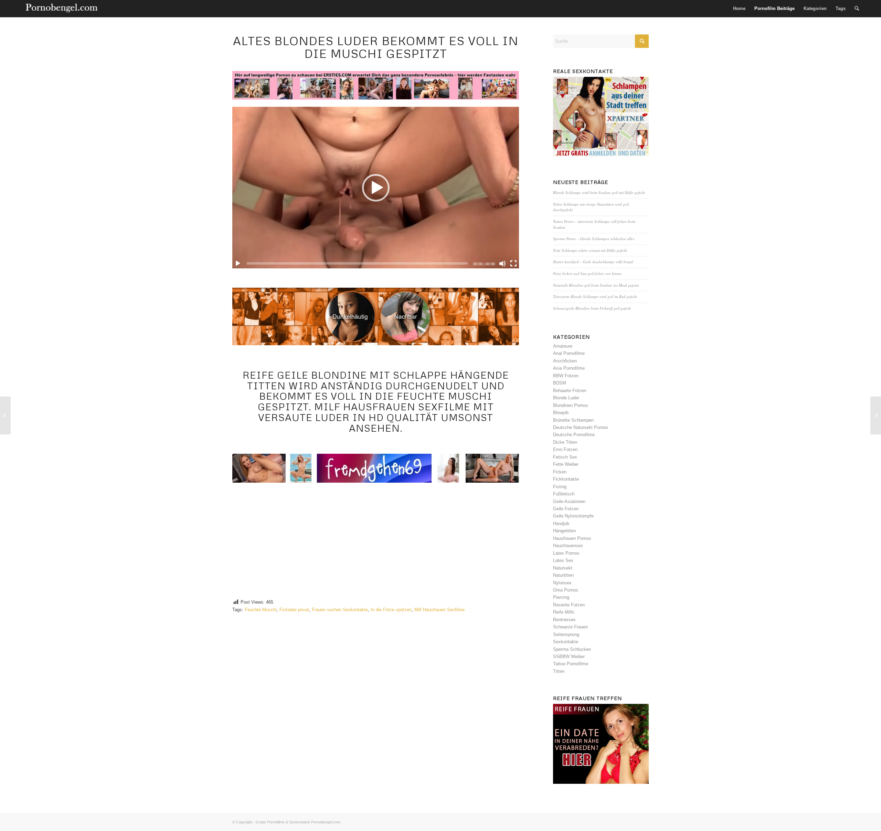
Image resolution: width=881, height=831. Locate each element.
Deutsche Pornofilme (574, 434)
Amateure (562, 346)
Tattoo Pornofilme (570, 663)
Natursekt (562, 568)
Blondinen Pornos (570, 405)
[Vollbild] (513, 263)
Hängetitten (564, 530)
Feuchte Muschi (261, 609)
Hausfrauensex (568, 545)
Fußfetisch (563, 493)
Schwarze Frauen (570, 626)
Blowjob (561, 412)
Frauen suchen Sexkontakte (340, 609)
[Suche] (856, 8)
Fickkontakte (566, 479)
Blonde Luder (566, 397)
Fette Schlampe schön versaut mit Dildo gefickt (590, 250)
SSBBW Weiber (569, 656)
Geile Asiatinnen (569, 501)
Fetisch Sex (565, 457)
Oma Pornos (565, 590)
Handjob (561, 523)
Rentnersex (564, 619)
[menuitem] (739, 8)
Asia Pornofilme (569, 368)
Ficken (559, 471)
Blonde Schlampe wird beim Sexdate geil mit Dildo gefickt (599, 192)
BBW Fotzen (566, 375)
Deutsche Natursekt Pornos (580, 427)
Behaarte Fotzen (569, 390)
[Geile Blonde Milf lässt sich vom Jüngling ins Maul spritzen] (5, 415)
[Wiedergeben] (237, 263)
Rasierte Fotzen (569, 604)
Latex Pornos (566, 553)
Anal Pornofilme (569, 353)
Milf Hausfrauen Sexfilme (439, 609)
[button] (376, 188)
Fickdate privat (294, 609)
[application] (375, 187)
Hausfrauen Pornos (572, 538)
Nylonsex (562, 582)
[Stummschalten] (502, 263)
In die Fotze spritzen (391, 609)
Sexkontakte (565, 641)
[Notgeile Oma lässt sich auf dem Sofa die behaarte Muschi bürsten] (875, 415)
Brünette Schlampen (573, 420)
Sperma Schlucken (572, 649)
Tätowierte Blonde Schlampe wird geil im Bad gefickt (595, 296)
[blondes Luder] (375, 468)
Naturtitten (563, 575)
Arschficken (565, 360)
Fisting (559, 486)
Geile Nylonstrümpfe (573, 516)
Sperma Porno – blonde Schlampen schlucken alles (593, 238)
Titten (558, 671)
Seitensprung (566, 634)
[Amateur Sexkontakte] (62, 8)
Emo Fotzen (565, 449)
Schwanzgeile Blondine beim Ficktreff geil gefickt (592, 308)
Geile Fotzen (566, 508)
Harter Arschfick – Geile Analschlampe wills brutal (593, 261)
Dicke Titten (565, 442)
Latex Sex (563, 560)
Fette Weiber (566, 464)
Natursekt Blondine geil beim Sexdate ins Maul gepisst (596, 285)
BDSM (559, 383)
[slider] (357, 263)
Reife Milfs (563, 612)
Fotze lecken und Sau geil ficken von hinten (587, 273)
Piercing (561, 597)
